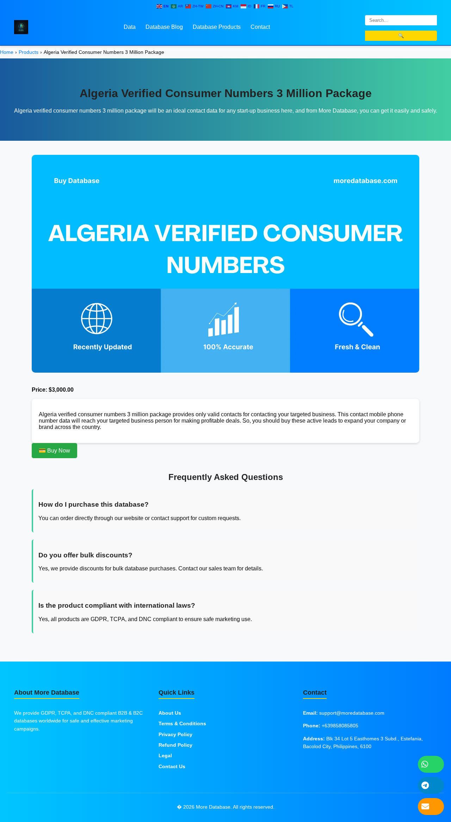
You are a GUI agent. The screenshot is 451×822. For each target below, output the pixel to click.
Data (130, 27)
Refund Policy (175, 745)
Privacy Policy (175, 734)
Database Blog (164, 27)
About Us (170, 713)
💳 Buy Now (54, 451)
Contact (260, 27)
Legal (165, 755)
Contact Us (172, 766)
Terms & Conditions (182, 723)
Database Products (217, 27)
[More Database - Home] (21, 27)
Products (28, 52)
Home (6, 52)
